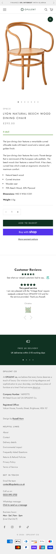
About (5, 432)
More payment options (28, 239)
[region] (28, 347)
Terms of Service (10, 466)
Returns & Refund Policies (14, 457)
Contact (6, 437)
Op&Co (7, 108)
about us (36, 387)
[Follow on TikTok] (27, 526)
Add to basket (28, 223)
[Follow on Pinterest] (20, 526)
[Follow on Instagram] (12, 526)
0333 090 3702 (10, 494)
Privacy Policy (9, 462)
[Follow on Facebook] (4, 526)
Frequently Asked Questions (15, 452)
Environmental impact (12, 447)
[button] (26, 317)
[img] (28, 274)
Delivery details (9, 442)
